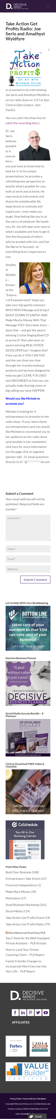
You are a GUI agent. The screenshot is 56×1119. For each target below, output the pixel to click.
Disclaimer (41, 1099)
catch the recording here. (22, 123)
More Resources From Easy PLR (26, 932)
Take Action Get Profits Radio (25, 924)
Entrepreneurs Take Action (23, 878)
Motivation (13, 898)
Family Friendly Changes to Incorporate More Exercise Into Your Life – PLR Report (26, 966)
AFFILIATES (20, 1022)
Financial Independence (21, 885)
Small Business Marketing (22, 905)
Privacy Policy (16, 1099)
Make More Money (18, 891)
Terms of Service (29, 1099)
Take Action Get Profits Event (25, 917)
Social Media (14, 911)
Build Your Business (18, 872)
